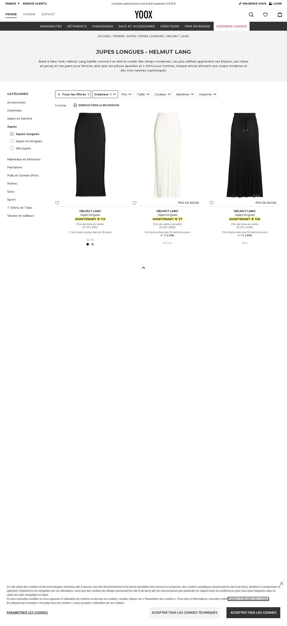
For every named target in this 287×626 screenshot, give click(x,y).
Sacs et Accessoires (137, 26)
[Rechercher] (251, 14)
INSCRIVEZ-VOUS (254, 3)
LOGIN (275, 4)
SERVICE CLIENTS (35, 3)
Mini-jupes (23, 148)
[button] (28, 102)
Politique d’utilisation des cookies (248, 598)
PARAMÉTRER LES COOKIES (27, 612)
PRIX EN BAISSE (197, 26)
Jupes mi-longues (29, 141)
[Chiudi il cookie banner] (281, 583)
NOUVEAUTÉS (51, 26)
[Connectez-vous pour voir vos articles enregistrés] (265, 14)
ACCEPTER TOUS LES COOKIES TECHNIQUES (184, 612)
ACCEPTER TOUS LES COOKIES (253, 612)
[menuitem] (11, 14)
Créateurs (169, 26)
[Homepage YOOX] (143, 15)
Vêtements (77, 26)
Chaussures (102, 26)
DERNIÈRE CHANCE (231, 26)
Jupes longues (27, 134)
